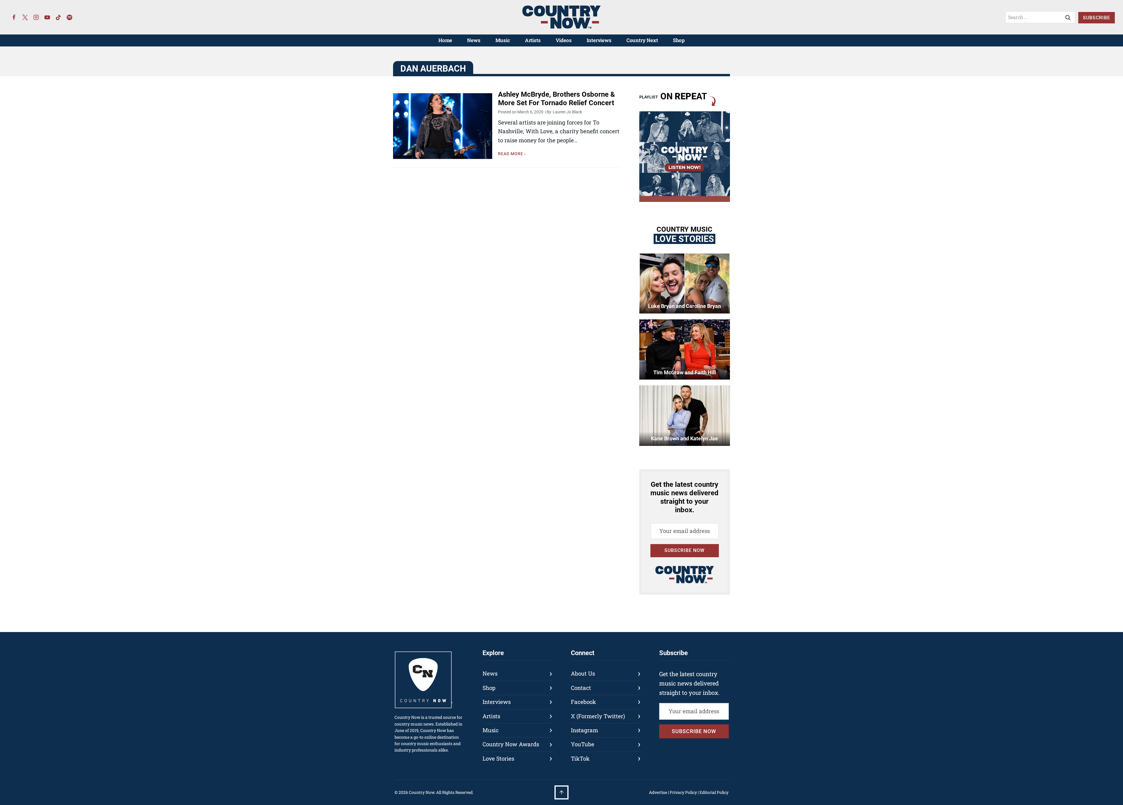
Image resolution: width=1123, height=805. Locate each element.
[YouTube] (47, 17)
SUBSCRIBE (1096, 17)
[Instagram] (36, 17)
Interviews (599, 40)
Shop (679, 40)
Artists (533, 40)
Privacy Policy (683, 792)
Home (445, 40)
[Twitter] (25, 17)
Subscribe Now (684, 550)
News (473, 40)
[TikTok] (58, 17)
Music (502, 40)
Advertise (658, 792)
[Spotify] (69, 17)
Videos (564, 40)
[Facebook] (14, 17)
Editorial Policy (714, 792)
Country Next (642, 40)
